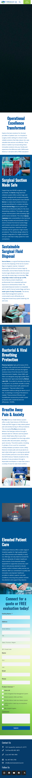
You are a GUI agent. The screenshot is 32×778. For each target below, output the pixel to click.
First (3, 660)
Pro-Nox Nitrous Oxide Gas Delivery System (16, 700)
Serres (13, 193)
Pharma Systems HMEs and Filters (13, 697)
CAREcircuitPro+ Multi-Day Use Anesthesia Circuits (15, 704)
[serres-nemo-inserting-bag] (16, 313)
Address (4, 622)
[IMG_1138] (16, 336)
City (3, 635)
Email (4, 671)
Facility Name (7, 614)
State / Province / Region (9, 642)
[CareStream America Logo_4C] (8, 2)
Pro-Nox (4, 420)
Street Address (6, 629)
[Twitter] (23, 773)
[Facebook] (19, 773)
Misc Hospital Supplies (10, 708)
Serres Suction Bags (8, 206)
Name (4, 653)
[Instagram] (4, 773)
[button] (19, 2)
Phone (4, 679)
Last (3, 667)
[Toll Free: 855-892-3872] (3, 750)
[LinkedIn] (9, 773)
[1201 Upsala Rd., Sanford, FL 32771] (3, 747)
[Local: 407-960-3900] (3, 754)
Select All (7, 690)
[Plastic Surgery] (16, 476)
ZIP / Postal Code (6, 649)
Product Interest (8, 687)
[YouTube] (14, 773)
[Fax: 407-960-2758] (3, 760)
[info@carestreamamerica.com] (3, 763)
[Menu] (16, 2)
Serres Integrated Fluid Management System (16, 693)
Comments (5, 712)
